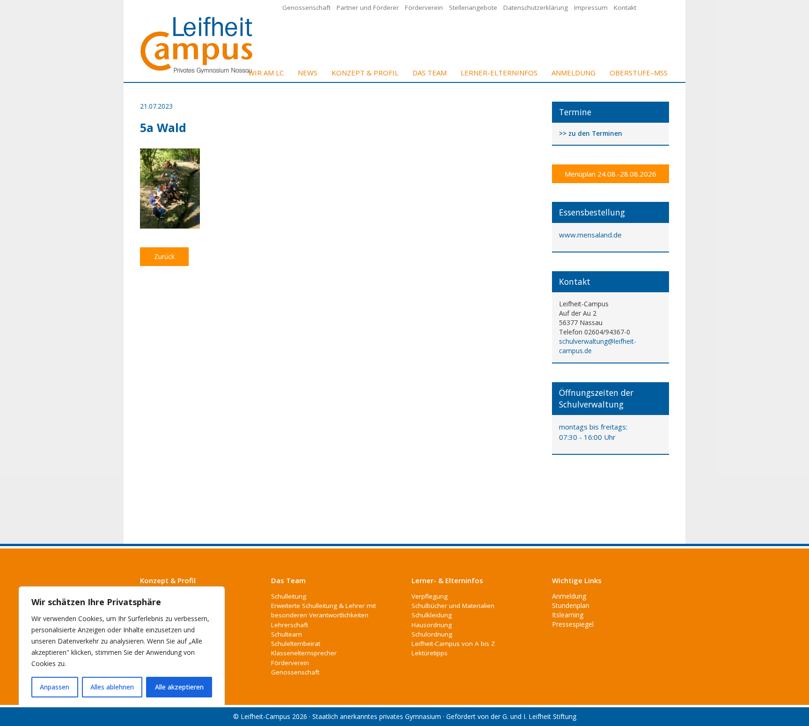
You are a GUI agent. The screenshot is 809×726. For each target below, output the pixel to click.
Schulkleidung (432, 615)
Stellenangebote (473, 7)
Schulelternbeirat (295, 643)
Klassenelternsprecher (304, 653)
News (307, 72)
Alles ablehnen (112, 686)
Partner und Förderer (368, 7)
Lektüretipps (430, 653)
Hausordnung (432, 625)
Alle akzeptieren (179, 686)
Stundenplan (570, 605)
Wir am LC (266, 72)
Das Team (429, 72)
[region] (122, 646)
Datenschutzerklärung (535, 7)
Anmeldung (574, 72)
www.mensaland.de (590, 234)
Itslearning (567, 614)
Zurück (164, 256)
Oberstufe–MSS (639, 72)
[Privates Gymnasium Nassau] (197, 44)
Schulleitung (288, 596)
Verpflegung (430, 596)
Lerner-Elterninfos (499, 72)
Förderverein (424, 7)
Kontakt (625, 7)
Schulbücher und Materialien (453, 605)
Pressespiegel (573, 624)
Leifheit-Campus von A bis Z (453, 643)
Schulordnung (432, 634)
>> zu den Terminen (590, 134)
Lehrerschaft (289, 625)
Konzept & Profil (364, 72)
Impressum (591, 7)
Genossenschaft (306, 7)
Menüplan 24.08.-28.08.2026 (610, 173)
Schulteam (286, 634)
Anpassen (54, 686)
